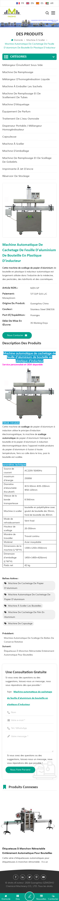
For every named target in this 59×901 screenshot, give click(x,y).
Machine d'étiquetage (15, 104)
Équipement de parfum (16, 111)
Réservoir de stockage (15, 176)
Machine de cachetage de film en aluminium (24, 614)
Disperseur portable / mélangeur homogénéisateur (22, 127)
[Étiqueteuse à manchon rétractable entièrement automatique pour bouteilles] (27, 819)
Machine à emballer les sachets (22, 86)
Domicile (18, 40)
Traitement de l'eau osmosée (20, 118)
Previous (2, 826)
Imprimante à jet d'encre (17, 169)
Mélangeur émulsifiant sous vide (22, 65)
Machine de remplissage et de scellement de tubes (21, 95)
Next (54, 826)
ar (51, 3)
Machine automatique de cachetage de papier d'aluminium (27, 597)
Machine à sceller (35, 40)
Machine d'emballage (15, 151)
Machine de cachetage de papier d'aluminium (24, 585)
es (42, 3)
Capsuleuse (9, 136)
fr (22, 3)
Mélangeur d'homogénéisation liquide (26, 79)
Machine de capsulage (20, 623)
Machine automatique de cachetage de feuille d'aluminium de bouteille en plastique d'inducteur (29, 698)
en (32, 3)
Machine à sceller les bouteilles (24, 605)
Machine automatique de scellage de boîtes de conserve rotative (29, 640)
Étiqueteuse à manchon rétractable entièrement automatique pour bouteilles (29, 653)
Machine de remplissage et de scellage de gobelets (26, 159)
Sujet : (29, 698)
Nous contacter (15, 335)
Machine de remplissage (17, 72)
